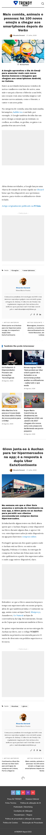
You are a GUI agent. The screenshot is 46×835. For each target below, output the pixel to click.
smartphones (29, 270)
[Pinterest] (37, 314)
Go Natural (18, 615)
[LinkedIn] (40, 314)
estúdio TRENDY (11, 363)
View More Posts (23, 290)
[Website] (31, 314)
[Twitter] (18, 792)
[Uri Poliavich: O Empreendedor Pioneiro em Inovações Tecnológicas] (12, 357)
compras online (29, 536)
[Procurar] (42, 3)
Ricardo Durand (19, 35)
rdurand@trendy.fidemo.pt (27, 309)
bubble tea (17, 112)
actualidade (31, 363)
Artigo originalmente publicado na (21, 206)
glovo (25, 706)
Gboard (40, 189)
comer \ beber (10, 406)
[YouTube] (33, 792)
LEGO (28, 406)
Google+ (15, 270)
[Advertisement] (23, 147)
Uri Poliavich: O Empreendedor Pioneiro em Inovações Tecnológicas (8, 373)
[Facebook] (34, 314)
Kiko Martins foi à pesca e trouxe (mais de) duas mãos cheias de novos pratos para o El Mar (11, 416)
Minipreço (35, 612)
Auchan (15, 706)
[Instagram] (28, 792)
